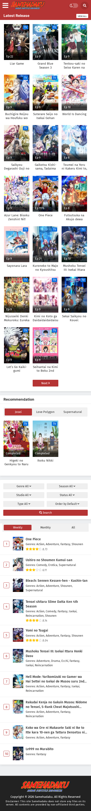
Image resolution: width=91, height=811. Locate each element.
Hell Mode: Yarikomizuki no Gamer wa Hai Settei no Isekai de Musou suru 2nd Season (55, 679)
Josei (18, 412)
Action (40, 544)
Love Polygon (45, 412)
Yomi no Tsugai (37, 630)
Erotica (52, 565)
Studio (22, 495)
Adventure (52, 544)
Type (23, 504)
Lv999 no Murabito (39, 749)
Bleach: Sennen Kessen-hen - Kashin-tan (57, 581)
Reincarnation (35, 615)
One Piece (33, 539)
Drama (55, 661)
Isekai (73, 611)
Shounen (77, 544)
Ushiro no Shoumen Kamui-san (49, 560)
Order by (66, 504)
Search (47, 512)
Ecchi (64, 661)
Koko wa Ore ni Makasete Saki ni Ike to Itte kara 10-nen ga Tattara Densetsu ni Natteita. (55, 730)
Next (44, 383)
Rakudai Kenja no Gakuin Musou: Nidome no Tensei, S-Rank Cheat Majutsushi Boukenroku (56, 704)
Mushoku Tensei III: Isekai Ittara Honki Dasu (54, 653)
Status (66, 495)
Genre (23, 486)
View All (82, 16)
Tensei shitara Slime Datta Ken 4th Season (52, 604)
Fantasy (65, 544)
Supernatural (72, 412)
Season (66, 486)
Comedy (41, 565)
